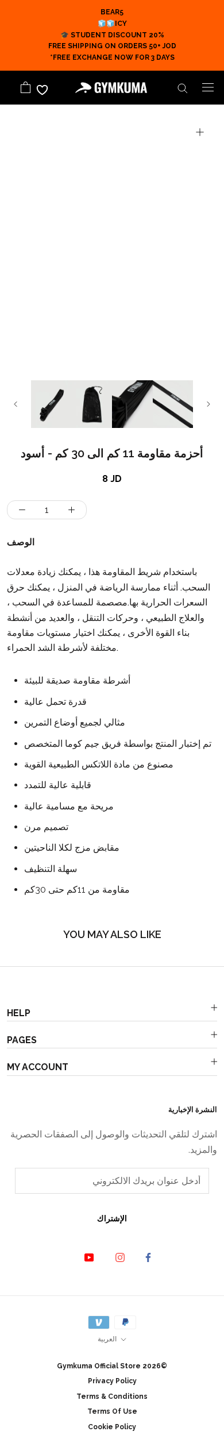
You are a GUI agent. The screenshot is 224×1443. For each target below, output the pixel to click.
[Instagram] (111, 1256)
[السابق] (15, 404)
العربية (107, 1339)
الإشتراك (112, 1218)
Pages (22, 1040)
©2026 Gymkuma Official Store (112, 1366)
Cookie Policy (112, 1427)
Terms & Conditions (112, 1396)
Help (18, 1013)
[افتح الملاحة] (208, 87)
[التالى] (208, 404)
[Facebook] (141, 1257)
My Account (37, 1067)
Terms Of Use (112, 1411)
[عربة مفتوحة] (25, 87)
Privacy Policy (112, 1381)
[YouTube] (80, 1256)
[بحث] (182, 87)
